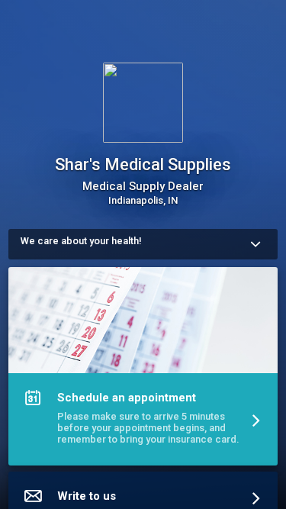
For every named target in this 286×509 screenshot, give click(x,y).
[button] (143, 369)
